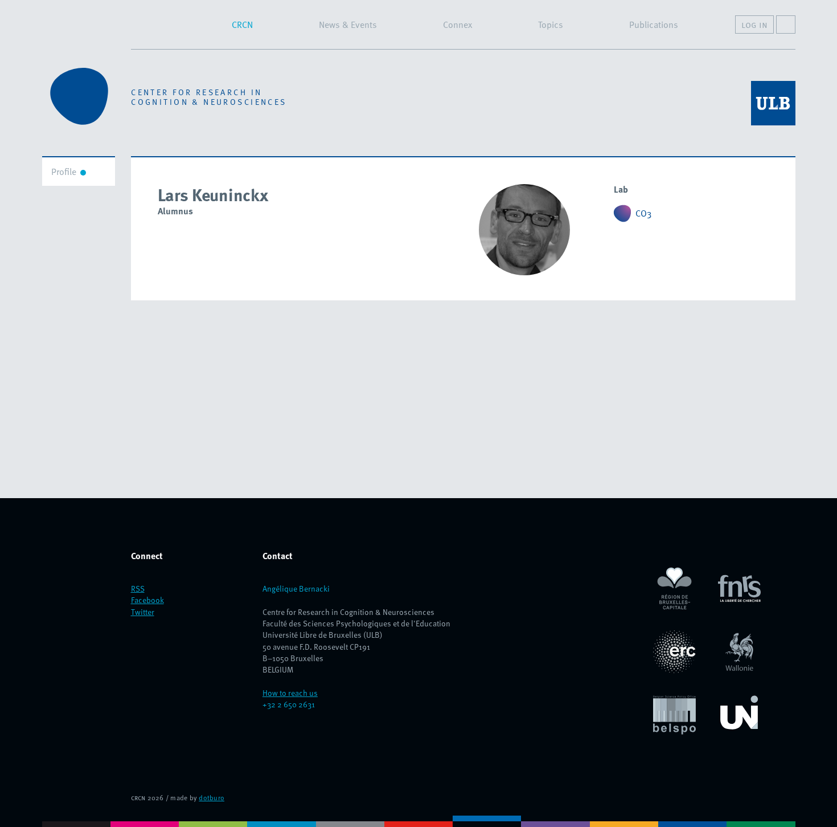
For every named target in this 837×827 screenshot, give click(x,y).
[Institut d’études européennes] (692, 821)
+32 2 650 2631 (288, 704)
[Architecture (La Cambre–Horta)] (213, 821)
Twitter (142, 612)
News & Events (348, 24)
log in (754, 24)
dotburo (211, 797)
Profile (63, 171)
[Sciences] (555, 821)
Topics (550, 24)
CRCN (242, 24)
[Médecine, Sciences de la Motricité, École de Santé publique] (418, 821)
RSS (138, 588)
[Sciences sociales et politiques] (281, 821)
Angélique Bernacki (296, 588)
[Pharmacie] (761, 821)
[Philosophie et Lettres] (350, 821)
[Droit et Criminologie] (144, 821)
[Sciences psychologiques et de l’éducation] (487, 821)
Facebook (147, 600)
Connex (457, 24)
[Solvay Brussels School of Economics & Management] (624, 821)
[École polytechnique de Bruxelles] (76, 821)
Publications (653, 24)
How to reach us (290, 693)
